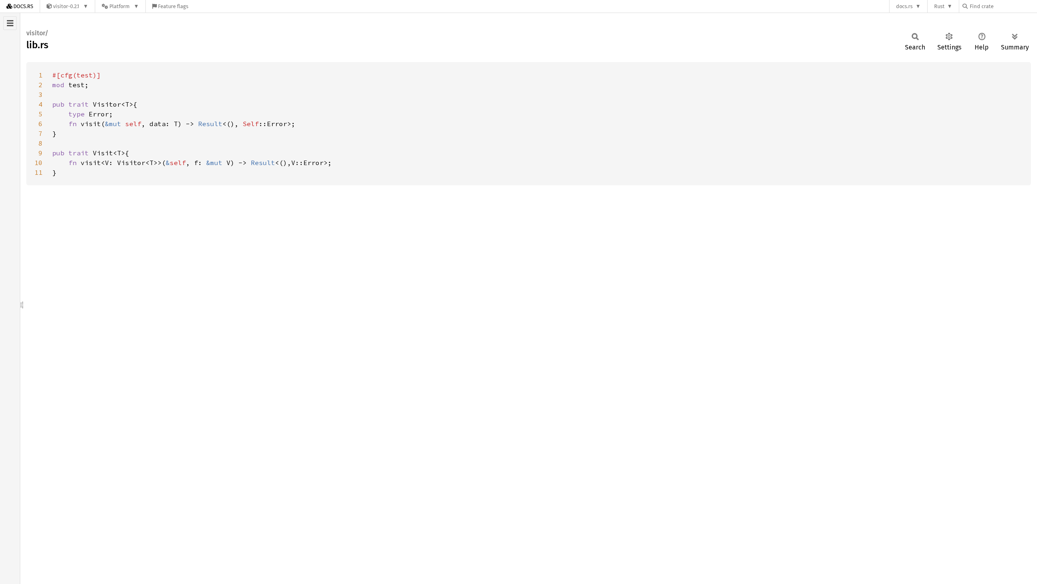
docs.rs (904, 6)
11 (38, 172)
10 (38, 163)
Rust (939, 6)
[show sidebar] (10, 23)
